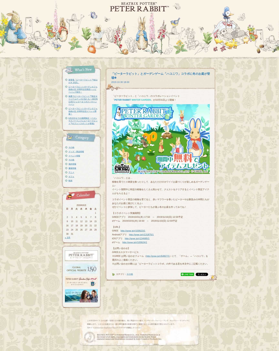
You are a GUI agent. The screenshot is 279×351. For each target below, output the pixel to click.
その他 (71, 147)
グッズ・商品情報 (76, 151)
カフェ (71, 177)
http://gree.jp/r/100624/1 (134, 242)
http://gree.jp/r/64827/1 (158, 256)
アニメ (71, 172)
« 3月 (67, 237)
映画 (70, 181)
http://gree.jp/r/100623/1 (133, 230)
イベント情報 (74, 156)
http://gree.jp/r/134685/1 (137, 238)
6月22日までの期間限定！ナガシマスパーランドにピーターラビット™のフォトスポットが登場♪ (83, 121)
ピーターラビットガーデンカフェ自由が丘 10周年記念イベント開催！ (83, 111)
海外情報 (72, 164)
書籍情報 (72, 168)
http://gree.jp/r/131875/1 (141, 234)
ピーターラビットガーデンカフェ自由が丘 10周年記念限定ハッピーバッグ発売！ (83, 89)
